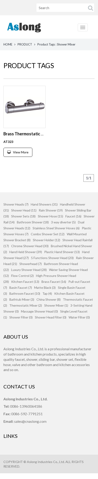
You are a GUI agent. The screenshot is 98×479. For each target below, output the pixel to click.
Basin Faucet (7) (20, 287)
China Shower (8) (48, 299)
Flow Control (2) (22, 276)
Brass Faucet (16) (53, 282)
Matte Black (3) (45, 287)
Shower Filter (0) (21, 317)
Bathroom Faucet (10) (24, 293)
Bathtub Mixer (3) (21, 299)
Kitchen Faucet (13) (25, 282)
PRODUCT (25, 44)
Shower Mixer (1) (56, 305)
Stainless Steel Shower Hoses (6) (56, 228)
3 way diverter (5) (63, 222)
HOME (7, 44)
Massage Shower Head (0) (39, 311)
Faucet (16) (73, 216)
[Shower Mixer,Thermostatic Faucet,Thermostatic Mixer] (24, 107)
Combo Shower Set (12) (47, 234)
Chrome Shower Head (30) (30, 246)
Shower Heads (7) (15, 204)
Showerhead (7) (30, 264)
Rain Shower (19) (51, 210)
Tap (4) (47, 293)
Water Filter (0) (79, 317)
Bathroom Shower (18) (33, 222)
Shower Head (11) (23, 210)
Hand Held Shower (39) (25, 252)
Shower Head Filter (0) (50, 317)
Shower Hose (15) (50, 216)
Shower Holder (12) (46, 240)
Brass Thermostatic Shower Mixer (34, 133)
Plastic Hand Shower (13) (62, 252)
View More (20, 152)
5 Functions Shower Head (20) (52, 258)
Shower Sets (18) (23, 216)
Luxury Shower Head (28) (29, 270)
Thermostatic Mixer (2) (25, 305)
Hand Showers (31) (44, 204)
